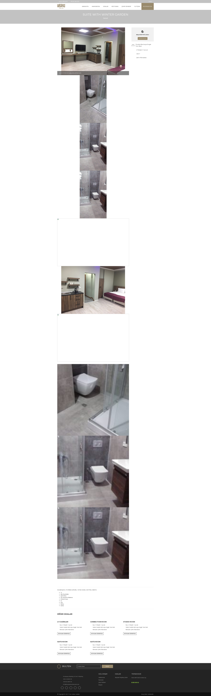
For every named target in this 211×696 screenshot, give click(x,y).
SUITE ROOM (62, 642)
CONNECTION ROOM (98, 622)
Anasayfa (85, 6)
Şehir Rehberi (126, 6)
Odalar (105, 6)
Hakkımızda (96, 6)
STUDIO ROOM (129, 622)
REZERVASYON (147, 6)
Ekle (107, 666)
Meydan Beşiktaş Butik (121, 677)
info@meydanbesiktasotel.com (71, 684)
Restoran (115, 6)
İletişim (137, 6)
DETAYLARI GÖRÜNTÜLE (64, 633)
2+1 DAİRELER (62, 622)
